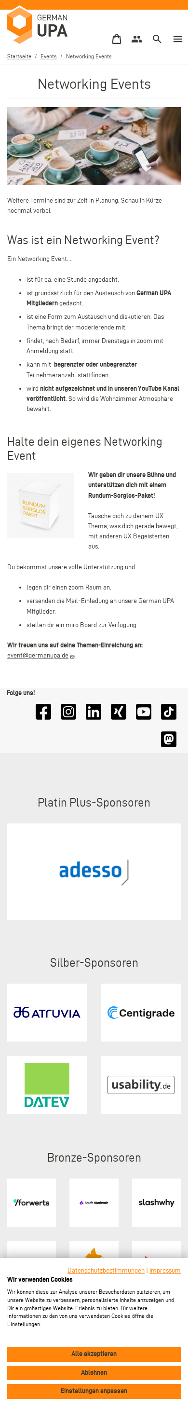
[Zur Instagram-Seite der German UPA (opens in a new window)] (68, 712)
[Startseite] (38, 26)
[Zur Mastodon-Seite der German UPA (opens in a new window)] (168, 739)
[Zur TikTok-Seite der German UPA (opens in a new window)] (168, 712)
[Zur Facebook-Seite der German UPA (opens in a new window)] (43, 712)
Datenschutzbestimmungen (106, 1270)
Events (48, 56)
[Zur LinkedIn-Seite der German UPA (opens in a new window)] (93, 712)
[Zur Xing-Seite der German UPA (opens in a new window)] (118, 712)
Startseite (19, 56)
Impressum (165, 1270)
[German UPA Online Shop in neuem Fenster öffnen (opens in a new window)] (117, 39)
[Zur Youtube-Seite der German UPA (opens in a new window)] (143, 712)
